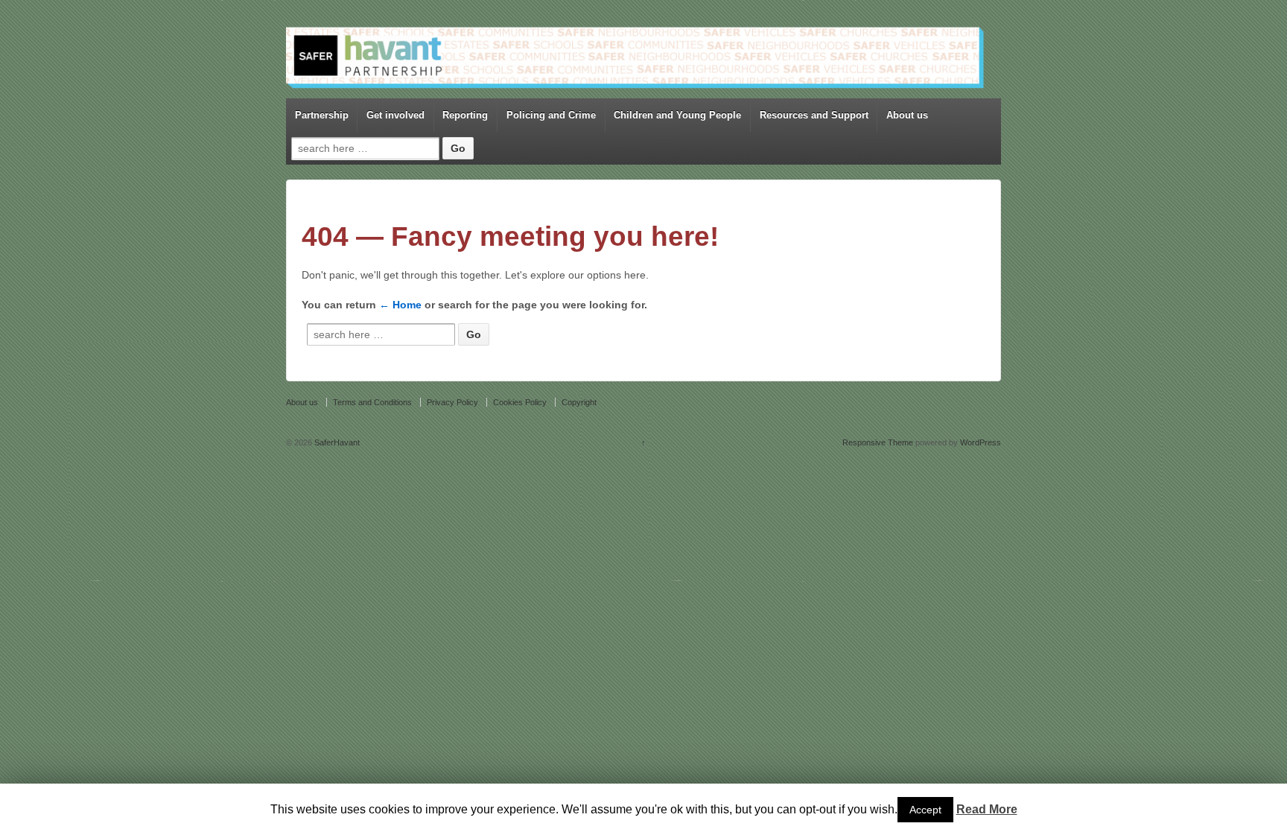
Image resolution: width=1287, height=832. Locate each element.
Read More (986, 809)
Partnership (322, 115)
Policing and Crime (551, 115)
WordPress (980, 442)
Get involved (395, 115)
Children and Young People (677, 115)
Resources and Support (814, 115)
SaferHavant (336, 442)
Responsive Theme (877, 442)
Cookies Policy (520, 402)
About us (907, 115)
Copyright (579, 402)
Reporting (465, 115)
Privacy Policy (452, 402)
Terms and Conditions (372, 402)
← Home (400, 305)
